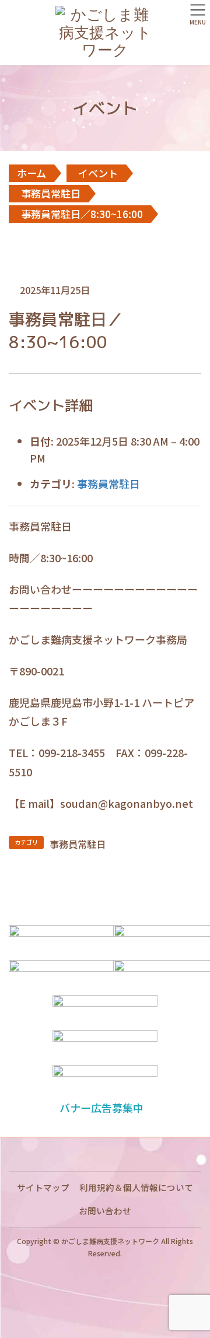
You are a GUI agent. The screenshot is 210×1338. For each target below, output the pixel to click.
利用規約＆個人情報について (136, 1187)
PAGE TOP (193, 1287)
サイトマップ (43, 1187)
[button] (105, 1107)
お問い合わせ (105, 1210)
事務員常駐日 (108, 483)
